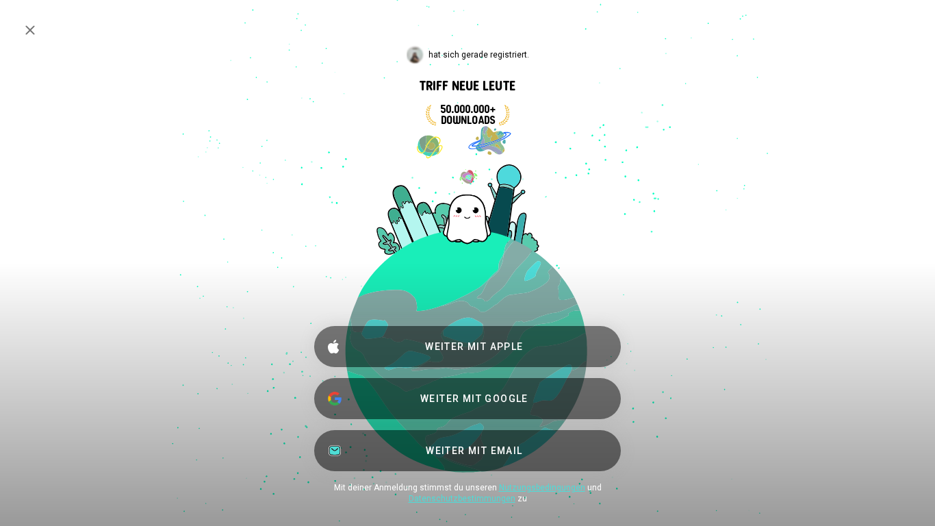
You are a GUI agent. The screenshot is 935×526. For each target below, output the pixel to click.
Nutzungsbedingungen (542, 487)
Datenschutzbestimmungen (462, 498)
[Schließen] (30, 30)
